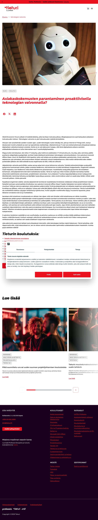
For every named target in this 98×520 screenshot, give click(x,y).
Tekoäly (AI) (54, 446)
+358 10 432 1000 (9, 419)
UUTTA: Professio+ (80, 414)
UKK (51, 472)
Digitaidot (53, 422)
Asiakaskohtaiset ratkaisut (83, 417)
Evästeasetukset (36, 505)
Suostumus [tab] (20, 249)
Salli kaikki (76, 274)
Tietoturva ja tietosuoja (58, 448)
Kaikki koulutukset (56, 414)
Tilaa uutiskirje (55, 478)
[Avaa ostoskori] (88, 8)
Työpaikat (53, 469)
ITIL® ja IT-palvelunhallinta (59, 428)
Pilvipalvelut (54, 440)
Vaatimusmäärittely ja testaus (60, 454)
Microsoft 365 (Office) (57, 434)
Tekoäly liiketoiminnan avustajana (16, 238)
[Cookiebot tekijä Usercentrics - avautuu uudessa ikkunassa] (82, 244)
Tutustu (66, 2)
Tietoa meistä (55, 466)
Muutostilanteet (79, 423)
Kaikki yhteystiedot (12, 429)
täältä (15, 445)
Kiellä (49, 274)
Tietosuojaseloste (8, 505)
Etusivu (5, 17)
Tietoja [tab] (77, 249)
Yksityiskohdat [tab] (49, 249)
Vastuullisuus (54, 481)
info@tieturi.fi (7, 423)
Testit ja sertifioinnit (81, 466)
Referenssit (78, 436)
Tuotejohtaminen (56, 451)
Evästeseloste (22, 505)
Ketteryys (53, 431)
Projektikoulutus (56, 443)
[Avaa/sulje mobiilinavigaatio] (91, 8)
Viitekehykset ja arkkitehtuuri (60, 457)
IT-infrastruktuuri (56, 425)
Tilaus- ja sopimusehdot (58, 475)
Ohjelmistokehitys (56, 437)
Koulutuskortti (79, 420)
